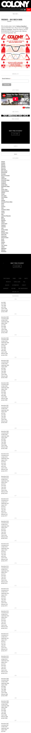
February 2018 (4, 492)
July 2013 (3, 596)
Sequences (4, 236)
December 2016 (5, 521)
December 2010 (5, 656)
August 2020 (4, 437)
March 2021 (4, 419)
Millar (2, 217)
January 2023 (4, 377)
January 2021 (4, 422)
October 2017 (4, 502)
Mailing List (15, 292)
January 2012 (4, 628)
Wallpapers (3, 248)
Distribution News (5, 186)
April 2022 (3, 395)
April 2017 (3, 511)
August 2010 (4, 662)
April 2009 (3, 691)
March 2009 (4, 692)
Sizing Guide (17, 282)
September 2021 (5, 410)
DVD (2, 188)
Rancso (3, 231)
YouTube (13, 288)
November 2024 (5, 339)
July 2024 (3, 346)
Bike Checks (4, 171)
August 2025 (4, 323)
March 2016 (4, 535)
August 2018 (4, 482)
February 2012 (4, 626)
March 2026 (4, 308)
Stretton (3, 242)
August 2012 (4, 617)
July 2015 (3, 551)
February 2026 (4, 310)
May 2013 (3, 599)
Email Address (6, 78)
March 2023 (4, 374)
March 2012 (4, 625)
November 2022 (5, 384)
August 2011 (4, 640)
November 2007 (5, 725)
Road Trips (3, 234)
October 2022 (4, 386)
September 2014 (5, 571)
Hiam (2, 208)
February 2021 (4, 421)
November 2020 (5, 433)
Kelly (2, 214)
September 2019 (5, 458)
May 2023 (3, 371)
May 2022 (3, 394)
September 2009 (5, 683)
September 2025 (5, 321)
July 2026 (3, 302)
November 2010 (5, 657)
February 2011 (4, 649)
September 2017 (5, 503)
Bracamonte (4, 172)
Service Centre (4, 237)
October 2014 (4, 569)
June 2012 (3, 620)
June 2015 (3, 553)
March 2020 (4, 445)
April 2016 (3, 533)
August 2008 (4, 707)
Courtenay (3, 181)
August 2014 (4, 572)
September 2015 (5, 548)
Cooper (9, 21)
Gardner (3, 200)
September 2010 (5, 661)
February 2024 (4, 353)
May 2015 (3, 554)
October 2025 (4, 320)
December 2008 (5, 701)
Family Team (4, 189)
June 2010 (3, 665)
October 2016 (4, 524)
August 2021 (4, 411)
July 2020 (3, 439)
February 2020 (4, 447)
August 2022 (4, 389)
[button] (22, 9)
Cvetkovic (3, 183)
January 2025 (4, 332)
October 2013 (4, 592)
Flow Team (3, 195)
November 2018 (5, 478)
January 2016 (4, 538)
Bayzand (3, 167)
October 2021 (4, 408)
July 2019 (3, 461)
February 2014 (4, 581)
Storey (2, 240)
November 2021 (5, 407)
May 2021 (3, 416)
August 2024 (4, 344)
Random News (4, 233)
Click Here (15, 134)
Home (14, 278)
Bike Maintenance (23, 288)
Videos (3, 246)
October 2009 (4, 681)
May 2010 (3, 667)
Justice (3, 212)
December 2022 (5, 383)
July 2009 (3, 686)
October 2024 (4, 341)
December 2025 (5, 317)
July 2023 (3, 368)
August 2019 (4, 460)
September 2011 (5, 638)
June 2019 (3, 463)
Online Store (4, 223)
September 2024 (5, 342)
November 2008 (5, 702)
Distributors (15, 285)
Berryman (3, 169)
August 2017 (4, 505)
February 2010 (4, 671)
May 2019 (3, 464)
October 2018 (4, 479)
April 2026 (3, 307)
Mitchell (3, 219)
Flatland (3, 192)
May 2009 (3, 689)
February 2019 (4, 469)
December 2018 (5, 476)
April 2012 (3, 623)
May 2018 (3, 487)
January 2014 (4, 583)
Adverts (3, 161)
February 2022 (4, 398)
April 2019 (3, 466)
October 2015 (4, 547)
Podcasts (3, 226)
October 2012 (4, 614)
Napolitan (3, 220)
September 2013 (5, 593)
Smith (2, 239)
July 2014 (3, 574)
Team (20, 278)
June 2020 (3, 440)
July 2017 (3, 506)
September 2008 (5, 706)
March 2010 (4, 670)
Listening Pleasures (6, 215)
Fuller (2, 198)
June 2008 (3, 710)
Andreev (3, 163)
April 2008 (3, 713)
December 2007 (5, 723)
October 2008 (4, 704)
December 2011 (5, 633)
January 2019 (4, 471)
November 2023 (5, 362)
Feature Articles (5, 191)
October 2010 (4, 659)
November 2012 (5, 612)
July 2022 (3, 390)
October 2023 (4, 363)
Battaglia (3, 166)
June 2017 (3, 508)
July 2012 (3, 619)
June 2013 (3, 598)
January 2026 (4, 311)
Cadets (3, 177)
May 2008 (3, 712)
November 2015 (5, 545)
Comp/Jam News (5, 180)
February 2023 (4, 376)
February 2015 (4, 559)
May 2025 (3, 328)
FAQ (24, 282)
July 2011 (3, 641)
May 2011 (3, 644)
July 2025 (3, 325)
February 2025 (4, 331)
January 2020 (4, 448)
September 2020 (5, 436)
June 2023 (3, 370)
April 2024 (3, 350)
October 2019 (4, 457)
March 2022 (4, 397)
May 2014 (3, 577)
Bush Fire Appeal (5, 175)
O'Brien (3, 222)
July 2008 (3, 709)
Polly (2, 228)
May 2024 (3, 349)
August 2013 (4, 595)
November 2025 (5, 318)
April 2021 (3, 418)
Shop (28, 9)
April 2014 (3, 578)
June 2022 (3, 392)
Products (8, 282)
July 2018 (3, 484)
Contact (24, 285)
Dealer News (4, 185)
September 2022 (5, 387)
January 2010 (4, 673)
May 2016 (3, 532)
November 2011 (5, 635)
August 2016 (4, 527)
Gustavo (3, 206)
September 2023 (5, 365)
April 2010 (3, 668)
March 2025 (4, 329)
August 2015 (4, 550)
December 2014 (5, 566)
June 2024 (3, 347)
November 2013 (5, 590)
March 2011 (4, 647)
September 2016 (5, 526)
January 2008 (4, 718)
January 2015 (4, 561)
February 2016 (4, 537)
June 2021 (3, 415)
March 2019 (4, 468)
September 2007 (5, 728)
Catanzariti (3, 178)
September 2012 (5, 616)
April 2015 (3, 556)
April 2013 (3, 601)
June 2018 (3, 485)
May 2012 (3, 622)
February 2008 (4, 716)
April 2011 (3, 646)
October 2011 (4, 637)
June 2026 (3, 304)
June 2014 (3, 575)
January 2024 (4, 355)
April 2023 (3, 373)
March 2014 (4, 580)
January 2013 (4, 606)
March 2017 (4, 513)
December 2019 (5, 454)
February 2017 (4, 514)
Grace (2, 203)
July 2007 (3, 731)
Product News (4, 229)
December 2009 (5, 678)
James (2, 211)
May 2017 (3, 509)
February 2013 (4, 604)
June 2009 (3, 688)
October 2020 (4, 434)
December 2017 (5, 499)
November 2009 (5, 680)
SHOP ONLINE (6, 278)
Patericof (3, 225)
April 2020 (3, 444)
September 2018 (5, 481)
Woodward (3, 251)
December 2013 (5, 588)
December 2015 (5, 543)
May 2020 (3, 442)
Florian (2, 194)
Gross (2, 205)
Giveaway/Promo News (6, 202)
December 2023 (5, 360)
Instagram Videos (5, 209)
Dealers (7, 285)
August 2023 (4, 366)
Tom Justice (4, 245)
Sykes (2, 243)
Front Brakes (4, 197)
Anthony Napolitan (21, 26)
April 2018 (3, 488)
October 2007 (4, 726)
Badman (3, 164)
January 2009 (4, 695)
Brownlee (3, 174)
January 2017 (4, 516)
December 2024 (5, 338)
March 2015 (4, 557)
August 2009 (4, 685)
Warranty (5, 288)
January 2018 (4, 493)
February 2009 (4, 694)
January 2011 (4, 650)
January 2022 (4, 400)
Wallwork (3, 250)
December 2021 (5, 405)
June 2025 (3, 326)
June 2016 (3, 530)
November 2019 (5, 455)
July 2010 (3, 664)
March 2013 (4, 602)
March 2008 (4, 715)
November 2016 (5, 523)
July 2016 (3, 529)
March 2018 (4, 490)
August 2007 (4, 729)
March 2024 (4, 352)
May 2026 (3, 305)
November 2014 (5, 568)
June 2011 (3, 643)
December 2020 (5, 431)
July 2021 (3, 413)
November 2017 (5, 500)
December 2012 (5, 611)
